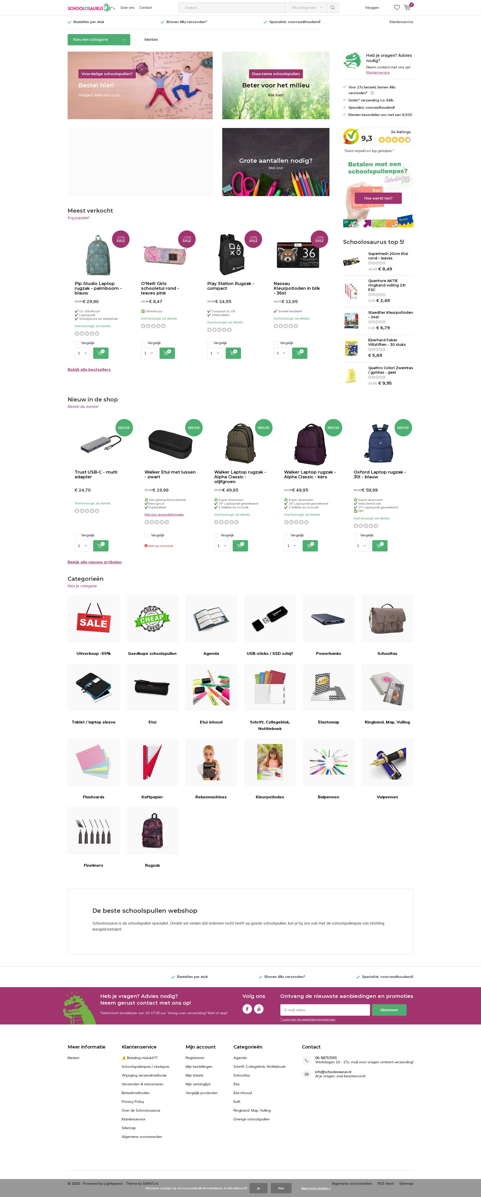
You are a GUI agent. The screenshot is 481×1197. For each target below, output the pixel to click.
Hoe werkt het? (378, 193)
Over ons (128, 8)
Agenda (211, 653)
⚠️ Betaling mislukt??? (140, 1058)
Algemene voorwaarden (142, 1136)
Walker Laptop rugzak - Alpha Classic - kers (310, 474)
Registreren (195, 1058)
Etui (152, 721)
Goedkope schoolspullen (152, 653)
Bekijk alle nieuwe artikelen (95, 561)
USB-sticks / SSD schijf (270, 653)
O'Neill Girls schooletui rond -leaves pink (160, 288)
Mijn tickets (194, 1075)
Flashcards (93, 796)
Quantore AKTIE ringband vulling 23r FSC (387, 285)
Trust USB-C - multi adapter (96, 474)
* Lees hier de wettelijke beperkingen (307, 1019)
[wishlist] (397, 7)
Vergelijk (87, 343)
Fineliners (93, 865)
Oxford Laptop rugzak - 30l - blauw (380, 474)
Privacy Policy (133, 1101)
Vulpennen (387, 796)
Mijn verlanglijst (198, 1084)
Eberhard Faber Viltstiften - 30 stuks (387, 342)
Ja (258, 1188)
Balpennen (328, 796)
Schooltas (387, 653)
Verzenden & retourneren (142, 1084)
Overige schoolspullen (251, 1119)
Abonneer (389, 1009)
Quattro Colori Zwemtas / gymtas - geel (390, 370)
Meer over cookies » (316, 1188)
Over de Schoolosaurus (141, 1110)
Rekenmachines (211, 796)
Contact (145, 8)
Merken (151, 39)
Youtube (259, 1009)
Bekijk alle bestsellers (89, 369)
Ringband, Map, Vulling (387, 721)
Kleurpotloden (270, 796)
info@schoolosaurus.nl (333, 1072)
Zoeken (333, 8)
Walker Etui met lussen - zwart (170, 474)
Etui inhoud (211, 721)
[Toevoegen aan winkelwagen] (100, 353)
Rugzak (152, 865)
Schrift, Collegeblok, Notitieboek (270, 725)
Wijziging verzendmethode (144, 1075)
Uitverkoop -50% (94, 653)
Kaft (236, 1101)
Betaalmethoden (136, 1093)
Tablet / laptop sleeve (93, 721)
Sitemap (129, 1128)
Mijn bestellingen (199, 1066)
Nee (281, 1188)
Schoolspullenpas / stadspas (145, 1066)
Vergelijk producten (201, 1093)
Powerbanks (328, 653)
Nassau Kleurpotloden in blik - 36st (297, 288)
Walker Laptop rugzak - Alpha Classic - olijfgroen (240, 477)
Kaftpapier (152, 796)
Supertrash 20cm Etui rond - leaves (388, 255)
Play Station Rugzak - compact (230, 286)
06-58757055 (326, 1058)
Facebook (247, 1009)
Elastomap (328, 721)
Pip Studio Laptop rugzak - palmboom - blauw (98, 288)
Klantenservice (401, 22)
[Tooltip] (372, 93)
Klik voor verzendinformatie (164, 514)
